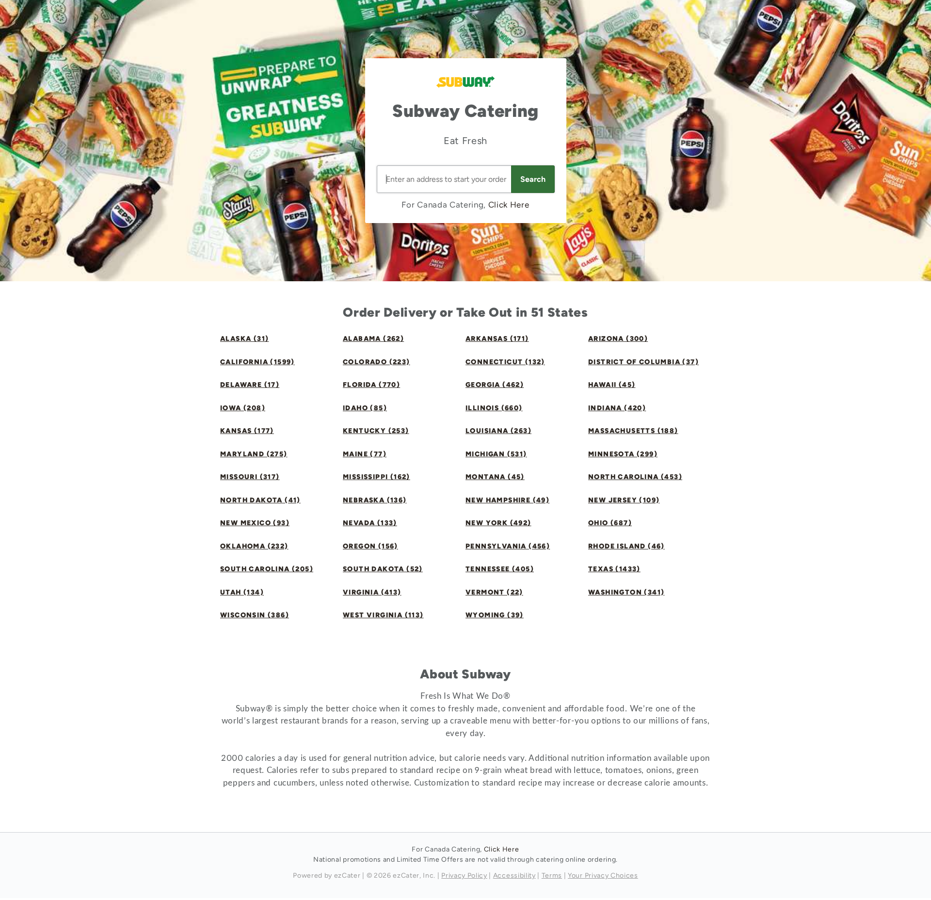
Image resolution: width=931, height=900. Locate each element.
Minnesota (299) (623, 454)
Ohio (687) (610, 523)
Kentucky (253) (376, 431)
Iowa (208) (242, 408)
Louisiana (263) (498, 431)
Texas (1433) (614, 569)
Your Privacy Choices (603, 875)
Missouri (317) (250, 477)
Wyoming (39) (495, 615)
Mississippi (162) (376, 477)
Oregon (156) (370, 546)
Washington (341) (626, 592)
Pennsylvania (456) (508, 546)
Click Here (509, 204)
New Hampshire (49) (507, 500)
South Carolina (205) (266, 569)
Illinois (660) (494, 408)
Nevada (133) (370, 523)
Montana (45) (495, 477)
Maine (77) (364, 454)
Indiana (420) (617, 408)
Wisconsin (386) (254, 615)
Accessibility (514, 875)
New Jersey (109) (623, 500)
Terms (552, 875)
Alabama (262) (373, 339)
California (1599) (257, 362)
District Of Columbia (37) (643, 362)
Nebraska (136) (375, 500)
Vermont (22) (494, 592)
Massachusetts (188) (633, 431)
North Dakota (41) (260, 500)
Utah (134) (242, 592)
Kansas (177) (247, 431)
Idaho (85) (365, 408)
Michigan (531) (496, 454)
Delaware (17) (249, 385)
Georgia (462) (495, 385)
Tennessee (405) (500, 569)
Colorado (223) (376, 362)
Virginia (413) (372, 592)
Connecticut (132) (505, 362)
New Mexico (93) (254, 523)
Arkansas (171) (497, 339)
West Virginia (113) (383, 615)
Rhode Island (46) (626, 546)
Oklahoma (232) (254, 546)
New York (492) (498, 523)
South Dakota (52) (383, 569)
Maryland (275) (254, 454)
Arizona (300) (618, 339)
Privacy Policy (464, 875)
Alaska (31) (244, 339)
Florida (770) (371, 385)
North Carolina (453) (635, 477)
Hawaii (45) (611, 385)
